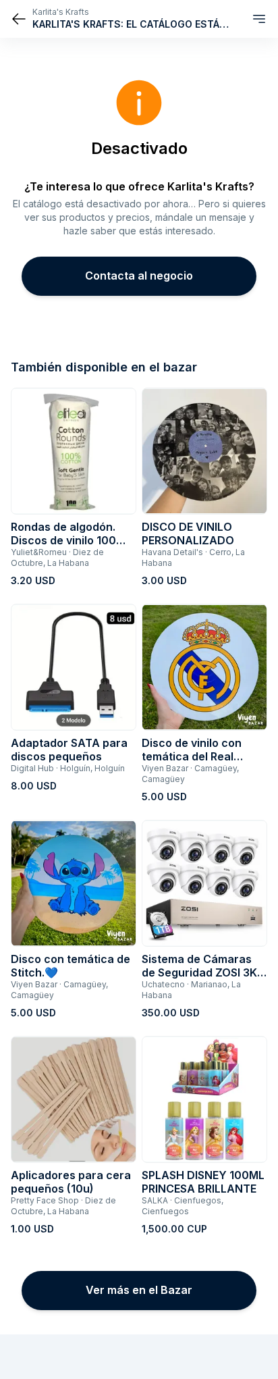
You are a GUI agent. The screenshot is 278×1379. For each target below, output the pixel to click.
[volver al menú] (19, 19)
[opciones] (259, 19)
